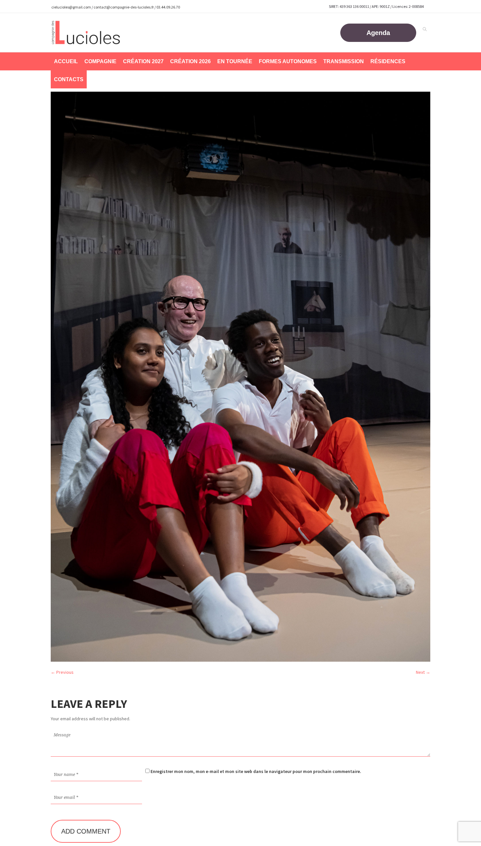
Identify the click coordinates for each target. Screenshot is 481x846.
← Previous (62, 672)
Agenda (378, 32)
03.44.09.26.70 (168, 7)
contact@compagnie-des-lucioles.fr (124, 7)
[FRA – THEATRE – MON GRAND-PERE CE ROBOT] (240, 376)
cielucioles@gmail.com (71, 7)
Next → (423, 672)
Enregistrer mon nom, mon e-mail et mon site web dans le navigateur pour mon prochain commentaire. (256, 771)
